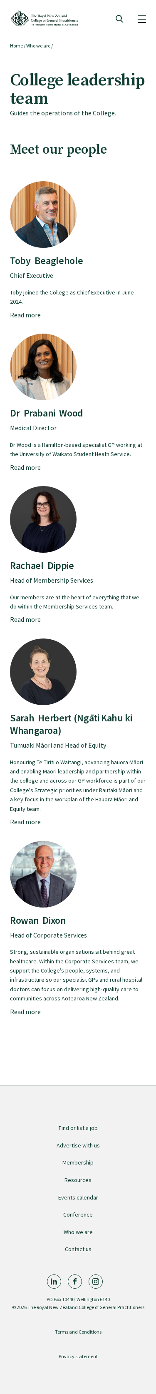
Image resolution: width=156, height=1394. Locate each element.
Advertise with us (78, 1145)
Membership (78, 1162)
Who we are (38, 45)
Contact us (78, 1249)
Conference (78, 1214)
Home (16, 45)
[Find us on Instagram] (95, 1281)
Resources (78, 1180)
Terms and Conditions (78, 1332)
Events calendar (78, 1197)
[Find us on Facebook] (75, 1281)
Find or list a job (78, 1128)
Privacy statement (78, 1356)
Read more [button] (25, 315)
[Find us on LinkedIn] (54, 1281)
